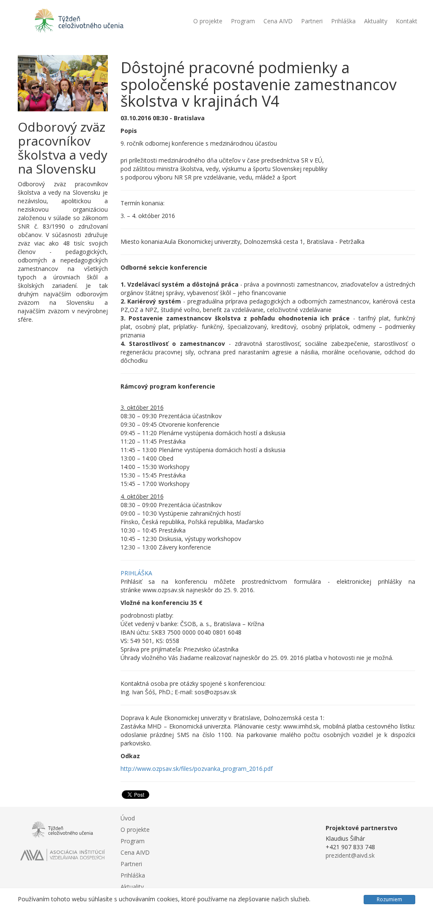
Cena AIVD (278, 21)
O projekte (207, 21)
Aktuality (375, 21)
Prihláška (343, 21)
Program (243, 21)
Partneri (312, 21)
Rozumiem (389, 899)
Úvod (128, 818)
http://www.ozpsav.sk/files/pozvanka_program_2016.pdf (197, 769)
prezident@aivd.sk (350, 855)
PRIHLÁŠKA (136, 573)
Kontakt (406, 21)
